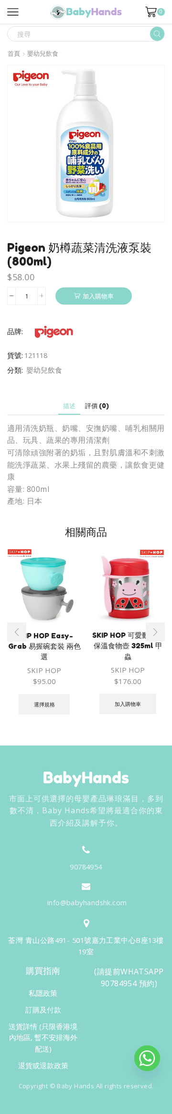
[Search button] (157, 34)
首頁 (14, 54)
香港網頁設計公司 (80, 1105)
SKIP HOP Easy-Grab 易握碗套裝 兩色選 (44, 646)
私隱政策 (43, 993)
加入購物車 (98, 296)
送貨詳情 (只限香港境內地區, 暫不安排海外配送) (43, 1037)
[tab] (69, 406)
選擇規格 (44, 704)
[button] (16, 632)
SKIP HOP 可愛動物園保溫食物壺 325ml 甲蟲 (127, 645)
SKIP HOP (44, 670)
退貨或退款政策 (43, 1065)
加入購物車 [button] (128, 703)
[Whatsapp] (147, 1058)
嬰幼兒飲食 (42, 54)
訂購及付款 (43, 1009)
